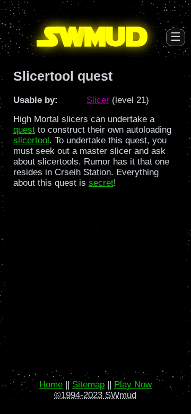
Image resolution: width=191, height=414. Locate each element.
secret (101, 183)
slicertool (31, 140)
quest (24, 130)
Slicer (97, 100)
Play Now (133, 385)
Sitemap (88, 385)
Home (51, 385)
